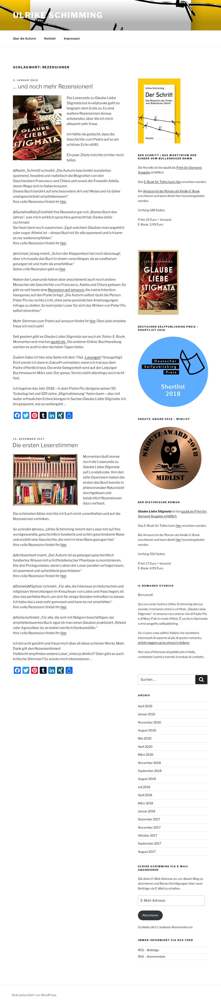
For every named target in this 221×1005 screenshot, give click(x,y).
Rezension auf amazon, (66, 290)
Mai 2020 (145, 738)
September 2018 (149, 771)
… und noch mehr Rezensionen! (53, 86)
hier (63, 202)
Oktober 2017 (147, 835)
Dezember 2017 (149, 819)
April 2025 (145, 706)
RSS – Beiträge (148, 950)
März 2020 (145, 754)
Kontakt (50, 38)
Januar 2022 (146, 714)
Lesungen (93, 357)
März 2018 (145, 803)
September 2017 (149, 843)
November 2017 (149, 827)
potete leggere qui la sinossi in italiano (163, 642)
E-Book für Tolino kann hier (162, 182)
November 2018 (149, 763)
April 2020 (145, 746)
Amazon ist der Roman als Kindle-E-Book (171, 191)
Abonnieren (150, 915)
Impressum (72, 38)
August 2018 (147, 779)
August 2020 (147, 730)
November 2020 (149, 722)
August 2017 (147, 851)
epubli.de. (58, 342)
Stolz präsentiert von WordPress (34, 995)
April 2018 (145, 795)
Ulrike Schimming (58, 15)
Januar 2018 (146, 811)
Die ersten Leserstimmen (45, 445)
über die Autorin (24, 38)
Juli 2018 (144, 787)
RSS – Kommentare (151, 956)
